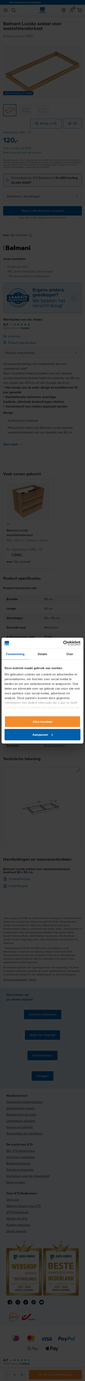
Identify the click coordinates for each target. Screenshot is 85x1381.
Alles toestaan (42, 721)
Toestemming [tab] (15, 654)
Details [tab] (42, 654)
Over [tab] (69, 654)
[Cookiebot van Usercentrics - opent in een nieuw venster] (63, 643)
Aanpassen (40, 734)
